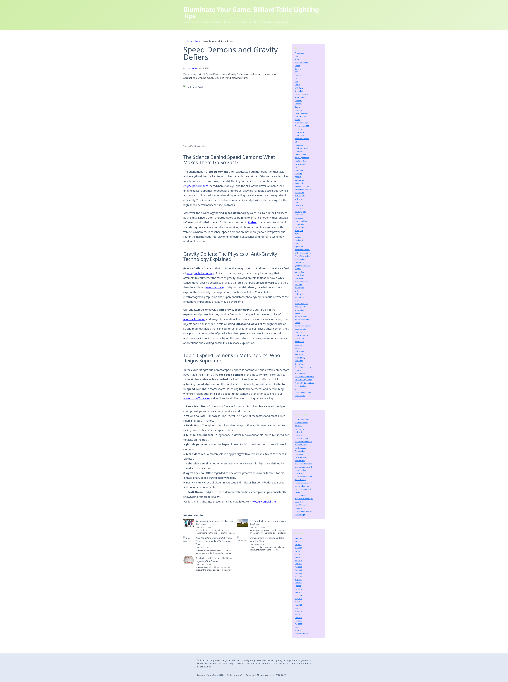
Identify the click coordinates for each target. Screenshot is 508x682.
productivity (299, 193)
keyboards (299, 361)
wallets (297, 348)
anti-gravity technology (200, 273)
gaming (298, 237)
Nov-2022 (298, 614)
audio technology (301, 123)
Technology (299, 91)
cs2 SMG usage (300, 480)
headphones (299, 342)
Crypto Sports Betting (303, 367)
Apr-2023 (298, 595)
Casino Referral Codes (303, 392)
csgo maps (299, 454)
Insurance (298, 101)
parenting (298, 285)
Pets (296, 81)
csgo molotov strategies (304, 499)
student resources (301, 154)
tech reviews (299, 278)
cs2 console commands (303, 442)
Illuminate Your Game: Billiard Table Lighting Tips (251, 12)
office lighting (300, 357)
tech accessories (301, 116)
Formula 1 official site (196, 398)
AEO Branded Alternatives (304, 376)
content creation (301, 329)
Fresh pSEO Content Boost (304, 383)
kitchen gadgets (301, 316)
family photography (302, 419)
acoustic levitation (194, 319)
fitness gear (299, 288)
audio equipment (301, 259)
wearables (299, 215)
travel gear (299, 208)
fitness (297, 120)
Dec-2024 (298, 618)
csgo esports (299, 473)
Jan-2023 (298, 545)
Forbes (252, 222)
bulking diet (299, 432)
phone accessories (302, 139)
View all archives (301, 633)
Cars (296, 78)
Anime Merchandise (302, 256)
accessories (299, 180)
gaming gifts (299, 240)
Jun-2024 (298, 557)
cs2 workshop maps (302, 486)
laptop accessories (302, 186)
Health (297, 66)
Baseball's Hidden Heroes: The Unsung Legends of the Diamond (215, 560)
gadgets (298, 177)
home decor (299, 275)
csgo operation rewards (303, 467)
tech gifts (298, 199)
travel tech (299, 345)
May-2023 (298, 580)
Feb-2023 (298, 567)
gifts (296, 167)
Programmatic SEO (302, 126)
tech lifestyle (299, 351)
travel (297, 202)
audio (297, 300)
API (296, 389)
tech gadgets (300, 196)
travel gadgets (300, 212)
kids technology (300, 161)
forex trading (300, 451)
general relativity (214, 287)
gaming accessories (302, 265)
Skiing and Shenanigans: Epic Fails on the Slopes (214, 523)
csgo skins (299, 435)
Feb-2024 (298, 538)
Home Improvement (302, 94)
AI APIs (297, 234)
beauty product (300, 508)
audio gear (299, 231)
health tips (299, 145)
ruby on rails (299, 429)
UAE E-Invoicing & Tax (303, 253)
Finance (298, 75)
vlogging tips (299, 297)
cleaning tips (299, 262)
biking (297, 142)
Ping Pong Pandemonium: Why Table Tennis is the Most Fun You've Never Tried (214, 541)
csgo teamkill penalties (303, 464)
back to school (300, 227)
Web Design (299, 88)
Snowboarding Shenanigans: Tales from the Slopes (267, 539)
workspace (299, 218)
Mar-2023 (298, 608)
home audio (299, 135)
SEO (296, 72)
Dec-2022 (298, 570)
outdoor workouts (301, 422)
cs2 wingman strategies (303, 476)
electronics (299, 354)
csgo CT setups (300, 505)
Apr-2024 (298, 576)
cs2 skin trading (301, 445)
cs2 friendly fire (300, 495)
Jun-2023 (298, 551)
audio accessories (301, 281)
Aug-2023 (298, 554)
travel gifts (299, 205)
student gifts (299, 183)
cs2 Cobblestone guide (303, 489)
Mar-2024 (298, 611)
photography (299, 224)
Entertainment (300, 97)
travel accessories (301, 113)
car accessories (301, 164)
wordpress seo (300, 448)
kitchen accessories (302, 319)
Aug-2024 (298, 599)
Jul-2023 (298, 586)
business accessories (303, 326)
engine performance (195, 186)
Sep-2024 (298, 573)
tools (297, 291)
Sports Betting (300, 373)
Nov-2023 (298, 605)
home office (299, 132)
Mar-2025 (298, 627)
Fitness (297, 56)
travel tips (298, 332)
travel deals (299, 502)
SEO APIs (298, 129)
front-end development (303, 483)
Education (298, 110)
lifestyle (298, 269)
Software (298, 104)
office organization (302, 158)
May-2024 (298, 602)
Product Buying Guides (303, 380)
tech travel (299, 294)
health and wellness (302, 250)
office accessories (301, 304)
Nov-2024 (298, 560)
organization (299, 338)
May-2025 (298, 630)
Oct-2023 (298, 589)
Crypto (297, 323)
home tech (299, 370)
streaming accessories (303, 189)
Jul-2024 (298, 541)
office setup (299, 310)
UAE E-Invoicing (301, 221)
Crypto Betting (300, 386)
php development (301, 438)
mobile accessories (302, 148)
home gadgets (300, 307)
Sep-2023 (298, 583)
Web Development (302, 62)
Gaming (298, 69)
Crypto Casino (300, 364)
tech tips (298, 243)
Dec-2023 (298, 564)
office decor (299, 151)
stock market (300, 461)
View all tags (300, 514)
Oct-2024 (298, 548)
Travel (297, 59)
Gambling (298, 173)
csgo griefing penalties (303, 511)
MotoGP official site (264, 501)
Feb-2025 (298, 621)
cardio (297, 492)
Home (189, 41)
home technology (301, 335)
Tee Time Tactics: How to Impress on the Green (268, 523)
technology (299, 170)
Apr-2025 (298, 624)
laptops (297, 313)
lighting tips (299, 246)
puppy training (300, 470)
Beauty (297, 85)
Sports (197, 41)
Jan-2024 (298, 592)
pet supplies (299, 272)
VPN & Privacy (300, 396)
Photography (299, 53)
